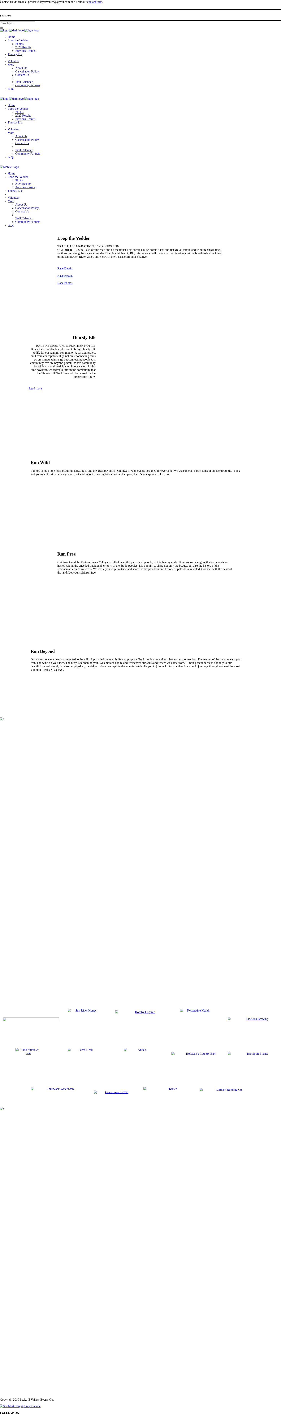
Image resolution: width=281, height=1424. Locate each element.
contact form (94, 1)
